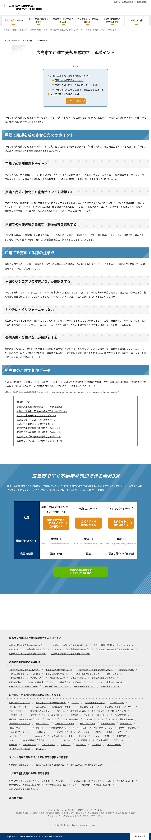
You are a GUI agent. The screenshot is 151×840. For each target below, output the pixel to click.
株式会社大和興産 (78, 711)
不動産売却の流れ (126, 669)
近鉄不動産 (98, 727)
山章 (70, 736)
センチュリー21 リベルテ (61, 740)
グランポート (57, 736)
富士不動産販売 (29, 744)
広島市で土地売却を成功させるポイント (70, 645)
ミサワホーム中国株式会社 (34, 706)
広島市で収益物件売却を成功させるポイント (28, 645)
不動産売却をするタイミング (86, 673)
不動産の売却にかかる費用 (103, 678)
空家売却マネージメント (19, 731)
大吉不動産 (82, 740)
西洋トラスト (126, 723)
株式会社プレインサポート (62, 706)
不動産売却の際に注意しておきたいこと (26, 678)
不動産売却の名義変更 (110, 686)
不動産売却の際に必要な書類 (55, 686)
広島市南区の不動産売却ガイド (120, 780)
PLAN (111, 719)
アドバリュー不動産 (103, 731)
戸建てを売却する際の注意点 (64, 94)
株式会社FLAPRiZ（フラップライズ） (25, 719)
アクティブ (51, 719)
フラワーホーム (48, 744)
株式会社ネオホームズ (89, 706)
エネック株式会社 (16, 711)
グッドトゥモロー (80, 727)
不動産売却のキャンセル (84, 686)
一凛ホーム (60, 711)
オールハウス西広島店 (64, 723)
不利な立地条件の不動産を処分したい (86, 764)
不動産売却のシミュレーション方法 (24, 673)
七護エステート (42, 731)
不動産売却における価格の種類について (95, 669)
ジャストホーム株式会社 (94, 715)
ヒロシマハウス (16, 727)
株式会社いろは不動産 (39, 711)
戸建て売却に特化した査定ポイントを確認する (78, 84)
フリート (75, 702)
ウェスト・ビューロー (18, 736)
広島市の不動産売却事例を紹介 (87, 20)
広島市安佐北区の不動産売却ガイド (61, 785)
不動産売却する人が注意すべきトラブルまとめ (79, 682)
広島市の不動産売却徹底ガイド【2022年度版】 (131, 2)
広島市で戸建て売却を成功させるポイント (111, 645)
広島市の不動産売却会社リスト (63, 20)
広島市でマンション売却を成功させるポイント (29, 649)
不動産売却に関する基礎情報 (38, 20)
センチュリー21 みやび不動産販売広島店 (26, 740)
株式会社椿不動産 (118, 715)
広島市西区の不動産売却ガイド (87, 780)
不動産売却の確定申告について (59, 669)
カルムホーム (40, 736)
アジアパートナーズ (63, 731)
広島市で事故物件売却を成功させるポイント (70, 653)
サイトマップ (139, 836)
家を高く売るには (78, 678)
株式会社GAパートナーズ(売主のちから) (109, 711)
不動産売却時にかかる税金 (57, 673)
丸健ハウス (65, 744)
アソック (88, 719)
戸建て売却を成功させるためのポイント (70, 75)
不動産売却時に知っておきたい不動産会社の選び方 (31, 682)
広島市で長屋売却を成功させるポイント (116, 649)
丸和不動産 (81, 744)
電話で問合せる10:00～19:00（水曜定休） (56, 523)
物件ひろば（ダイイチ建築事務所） (51, 702)
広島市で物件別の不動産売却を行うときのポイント (36, 637)
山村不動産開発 (108, 723)
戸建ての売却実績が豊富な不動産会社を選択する (79, 89)
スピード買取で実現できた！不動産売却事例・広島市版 (38, 757)
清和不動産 (121, 736)
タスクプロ (41, 748)
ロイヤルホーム (117, 702)
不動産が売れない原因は (115, 682)
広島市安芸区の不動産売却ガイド (96, 785)
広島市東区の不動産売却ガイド (55, 780)
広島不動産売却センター (19, 702)
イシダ (101, 719)
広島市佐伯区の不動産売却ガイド (23, 789)
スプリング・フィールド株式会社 (44, 715)
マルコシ (13, 706)
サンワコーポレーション (88, 736)
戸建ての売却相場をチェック (69, 80)
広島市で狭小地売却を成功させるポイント (27, 653)
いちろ (121, 731)
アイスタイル (83, 731)
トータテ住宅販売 (100, 740)
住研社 (108, 736)
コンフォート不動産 (70, 719)
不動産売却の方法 (57, 678)
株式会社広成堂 (42, 723)
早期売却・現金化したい (19, 764)
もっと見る (75, 100)
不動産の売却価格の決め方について (24, 669)
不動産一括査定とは (113, 673)
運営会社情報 (137, 20)
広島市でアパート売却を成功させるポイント (74, 649)
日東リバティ (119, 740)
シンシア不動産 (71, 715)
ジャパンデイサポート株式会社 (122, 727)
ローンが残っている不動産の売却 (23, 686)
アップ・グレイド (36, 727)
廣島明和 (13, 744)
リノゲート (96, 744)
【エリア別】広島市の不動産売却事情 (112, 20)
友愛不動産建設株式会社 (19, 723)
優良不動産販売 (126, 719)
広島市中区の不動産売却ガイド (22, 780)
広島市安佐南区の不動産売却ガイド (24, 785)
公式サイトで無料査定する (88, 522)
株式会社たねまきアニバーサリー (119, 706)
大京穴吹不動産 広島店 (95, 702)
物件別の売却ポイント (14, 20)
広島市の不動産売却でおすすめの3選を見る (81, 572)
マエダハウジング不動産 (19, 748)
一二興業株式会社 (16, 715)
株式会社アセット (87, 723)
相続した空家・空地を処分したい (50, 764)
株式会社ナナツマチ (58, 727)
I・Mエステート (114, 744)
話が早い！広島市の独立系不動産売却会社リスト (35, 695)
